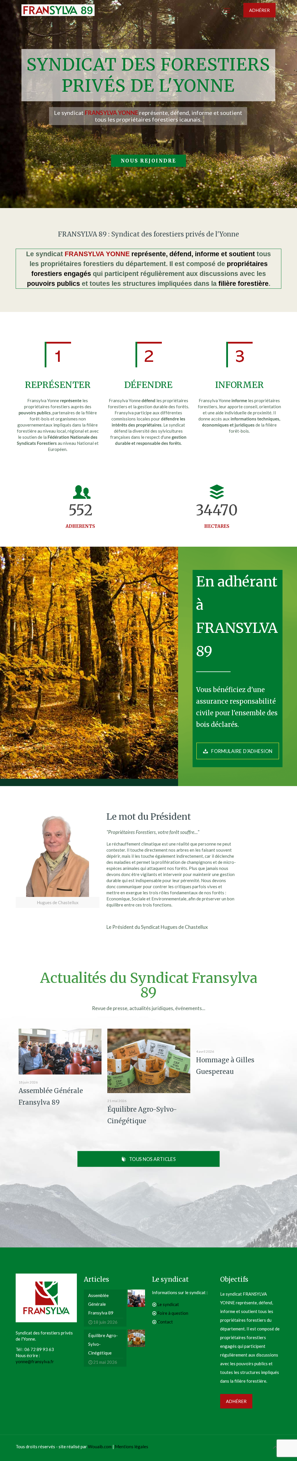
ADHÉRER (259, 10)
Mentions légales (131, 1446)
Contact (165, 1321)
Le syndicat (168, 1304)
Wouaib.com (100, 1446)
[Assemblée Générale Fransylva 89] (60, 1051)
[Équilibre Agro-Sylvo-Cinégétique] (148, 1061)
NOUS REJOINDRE (148, 161)
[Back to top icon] (275, 1447)
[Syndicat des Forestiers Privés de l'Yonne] (58, 10)
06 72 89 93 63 (39, 1349)
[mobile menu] (227, 10)
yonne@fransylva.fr (35, 1361)
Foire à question (172, 1313)
